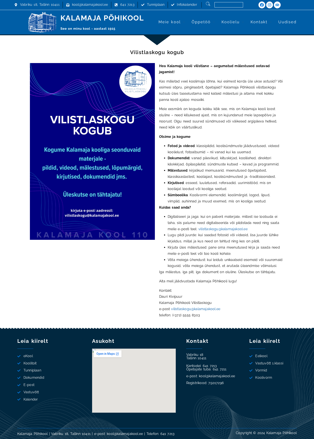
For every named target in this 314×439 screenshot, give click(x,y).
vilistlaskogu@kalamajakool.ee (223, 229)
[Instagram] (269, 5)
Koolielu (231, 22)
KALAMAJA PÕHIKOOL (102, 18)
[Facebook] (262, 5)
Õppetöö (201, 22)
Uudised (287, 22)
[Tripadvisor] (277, 5)
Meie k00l (169, 22)
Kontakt (259, 22)
